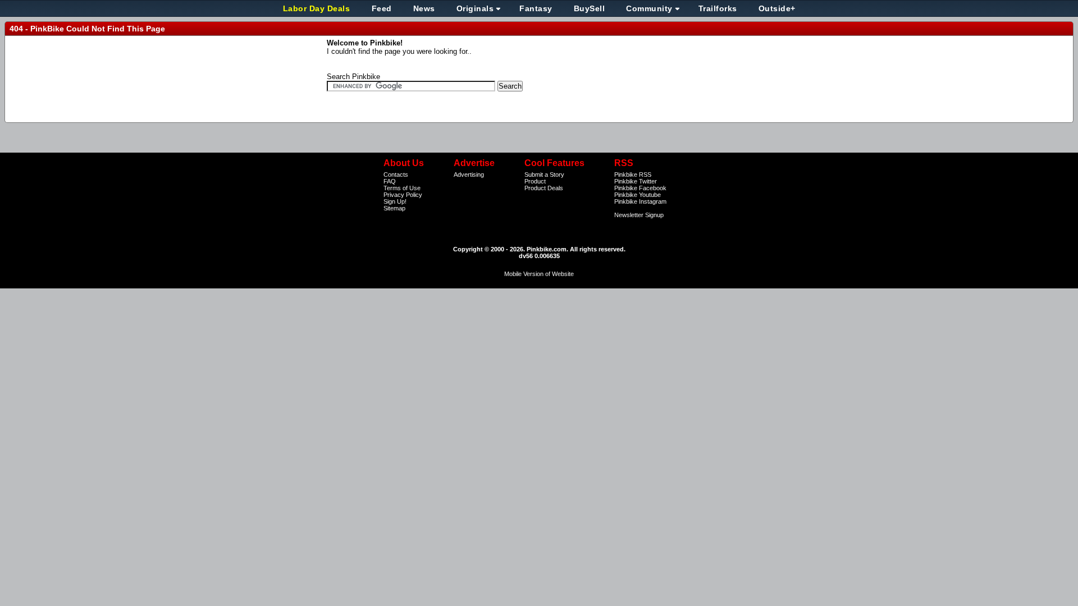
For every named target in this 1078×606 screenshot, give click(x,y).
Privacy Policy (402, 194)
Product (535, 181)
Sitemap (394, 208)
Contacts (395, 174)
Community (649, 8)
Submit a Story (544, 174)
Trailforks (717, 8)
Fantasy (535, 8)
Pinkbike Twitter (635, 181)
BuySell (589, 8)
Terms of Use (402, 188)
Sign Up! (394, 201)
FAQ (389, 181)
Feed (382, 8)
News (424, 8)
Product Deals (543, 188)
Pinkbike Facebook (640, 188)
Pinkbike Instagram (640, 201)
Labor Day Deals (318, 8)
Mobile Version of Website (539, 273)
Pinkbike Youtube (637, 194)
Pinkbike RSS (632, 174)
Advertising (469, 174)
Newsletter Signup (639, 215)
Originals (475, 8)
